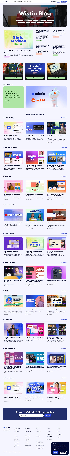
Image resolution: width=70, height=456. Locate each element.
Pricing (24, 1)
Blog (36, 428)
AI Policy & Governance (50, 439)
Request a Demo (16, 431)
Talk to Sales (53, 1)
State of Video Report (39, 441)
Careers (58, 431)
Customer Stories (38, 431)
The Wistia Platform (17, 428)
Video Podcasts (16, 445)
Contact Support (49, 434)
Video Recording (27, 436)
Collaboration (27, 440)
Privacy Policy (55, 449)
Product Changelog (49, 431)
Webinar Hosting (27, 428)
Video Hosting (16, 436)
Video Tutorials (38, 436)
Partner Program (59, 435)
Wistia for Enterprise (28, 445)
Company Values (59, 432)
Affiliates (58, 437)
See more (63, 117)
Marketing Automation (28, 431)
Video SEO (26, 432)
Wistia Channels (16, 442)
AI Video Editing (27, 439)
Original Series (38, 437)
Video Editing (27, 437)
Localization (16, 443)
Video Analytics (16, 446)
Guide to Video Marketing (39, 448)
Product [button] (10, 1)
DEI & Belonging (59, 434)
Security (48, 437)
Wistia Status (48, 432)
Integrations (16, 1)
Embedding (15, 437)
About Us (58, 428)
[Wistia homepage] (5, 1)
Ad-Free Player (16, 439)
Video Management (17, 440)
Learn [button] (20, 1)
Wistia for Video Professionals (29, 447)
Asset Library (38, 432)
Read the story (8, 102)
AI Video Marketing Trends (39, 442)
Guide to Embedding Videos (40, 447)
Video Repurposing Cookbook (40, 445)
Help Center (48, 428)
